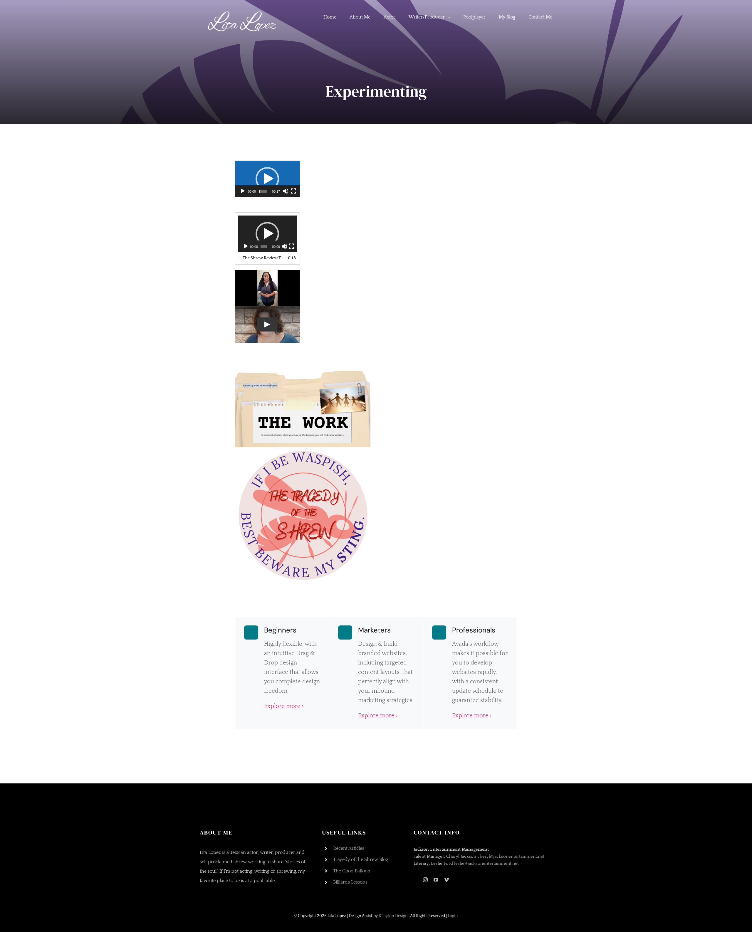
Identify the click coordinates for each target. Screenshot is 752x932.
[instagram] (425, 879)
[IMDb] (415, 880)
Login (453, 916)
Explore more (282, 706)
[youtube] (436, 879)
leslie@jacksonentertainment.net (486, 863)
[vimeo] (446, 879)
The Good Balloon (351, 871)
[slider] (263, 191)
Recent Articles (348, 848)
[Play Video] (267, 324)
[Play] (243, 191)
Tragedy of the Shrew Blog (360, 859)
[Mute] (285, 191)
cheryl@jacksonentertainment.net (510, 856)
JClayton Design (394, 916)
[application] (267, 179)
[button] (267, 179)
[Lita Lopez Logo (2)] (244, 9)
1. (261, 258)
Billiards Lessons (350, 882)
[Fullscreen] (293, 191)
